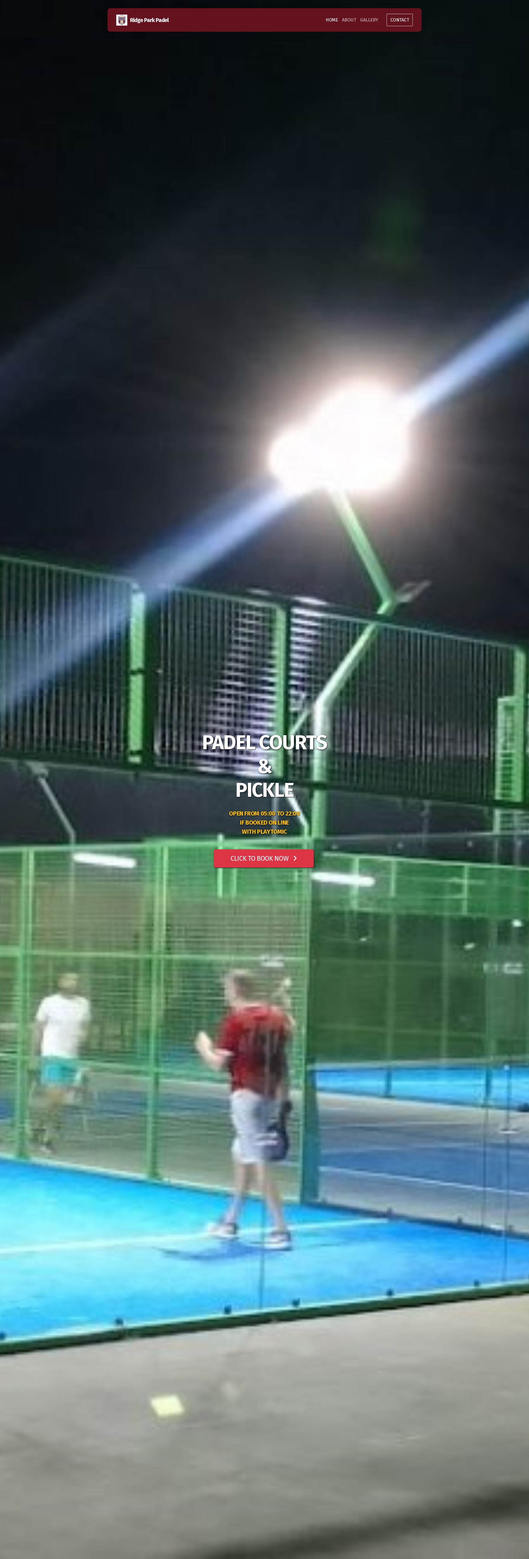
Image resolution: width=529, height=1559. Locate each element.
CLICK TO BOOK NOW (259, 858)
